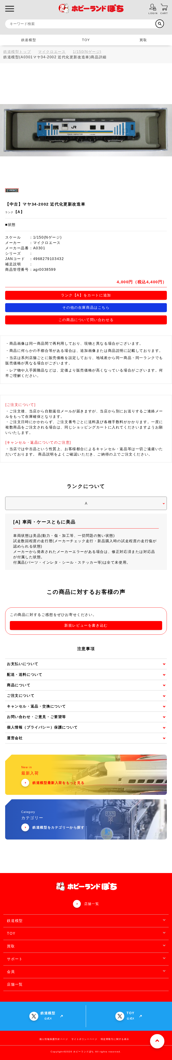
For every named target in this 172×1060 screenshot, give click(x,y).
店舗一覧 (91, 904)
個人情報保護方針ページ (53, 1039)
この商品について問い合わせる (86, 320)
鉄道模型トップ (17, 52)
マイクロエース (52, 52)
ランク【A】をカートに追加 (86, 295)
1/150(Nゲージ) (87, 52)
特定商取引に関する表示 (115, 1039)
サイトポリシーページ (84, 1039)
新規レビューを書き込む (86, 625)
